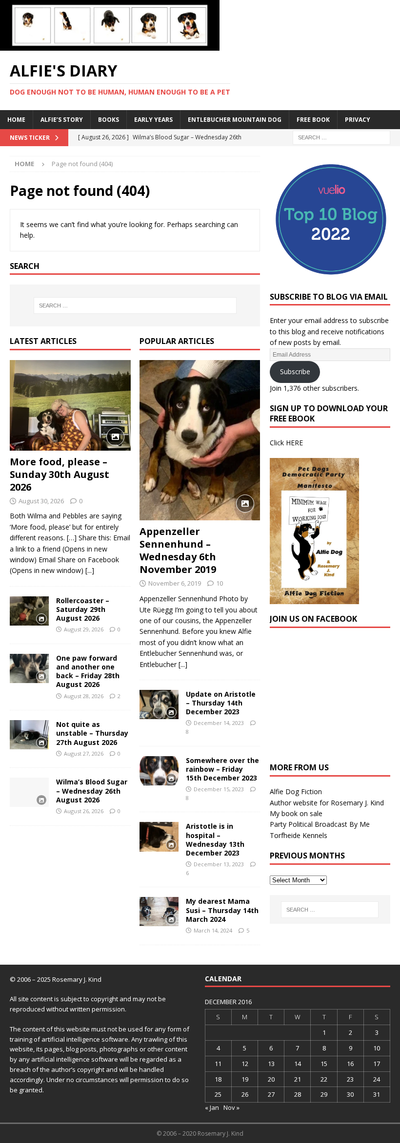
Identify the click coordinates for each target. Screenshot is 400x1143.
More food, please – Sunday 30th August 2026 (59, 474)
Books (108, 119)
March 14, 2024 (213, 930)
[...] (89, 570)
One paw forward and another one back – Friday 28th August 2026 (88, 671)
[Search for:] (341, 136)
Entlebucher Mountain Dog (234, 119)
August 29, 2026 (83, 629)
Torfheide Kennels (298, 835)
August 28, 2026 (83, 696)
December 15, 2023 (219, 789)
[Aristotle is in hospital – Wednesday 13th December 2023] (159, 836)
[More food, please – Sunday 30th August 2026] (70, 405)
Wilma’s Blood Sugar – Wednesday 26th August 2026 (91, 790)
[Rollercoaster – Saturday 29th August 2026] (29, 611)
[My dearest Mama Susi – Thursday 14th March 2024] (159, 911)
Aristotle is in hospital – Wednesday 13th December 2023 (215, 839)
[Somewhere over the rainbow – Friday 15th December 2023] (159, 770)
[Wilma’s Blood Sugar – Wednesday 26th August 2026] (29, 792)
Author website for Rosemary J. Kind (327, 802)
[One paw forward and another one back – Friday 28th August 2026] (29, 668)
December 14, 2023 (219, 722)
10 (219, 583)
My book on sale (296, 813)
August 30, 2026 (41, 500)
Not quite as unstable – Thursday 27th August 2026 (92, 733)
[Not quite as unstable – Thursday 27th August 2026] (29, 734)
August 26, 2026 (83, 811)
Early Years (153, 119)
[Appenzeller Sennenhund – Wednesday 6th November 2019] (200, 440)
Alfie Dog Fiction (296, 791)
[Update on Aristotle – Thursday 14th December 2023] (159, 704)
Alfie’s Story (61, 119)
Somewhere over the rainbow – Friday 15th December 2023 (222, 769)
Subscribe (295, 371)
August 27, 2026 (83, 753)
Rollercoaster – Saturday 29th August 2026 (82, 609)
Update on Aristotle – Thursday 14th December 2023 (221, 702)
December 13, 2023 (219, 864)
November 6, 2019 (174, 583)
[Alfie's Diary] (110, 45)
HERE (294, 442)
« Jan (212, 1107)
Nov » (231, 1107)
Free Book (313, 119)
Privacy (357, 119)
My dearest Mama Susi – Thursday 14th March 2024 (222, 909)
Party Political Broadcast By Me (320, 824)
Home (16, 119)
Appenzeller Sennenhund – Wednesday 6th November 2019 (178, 550)
